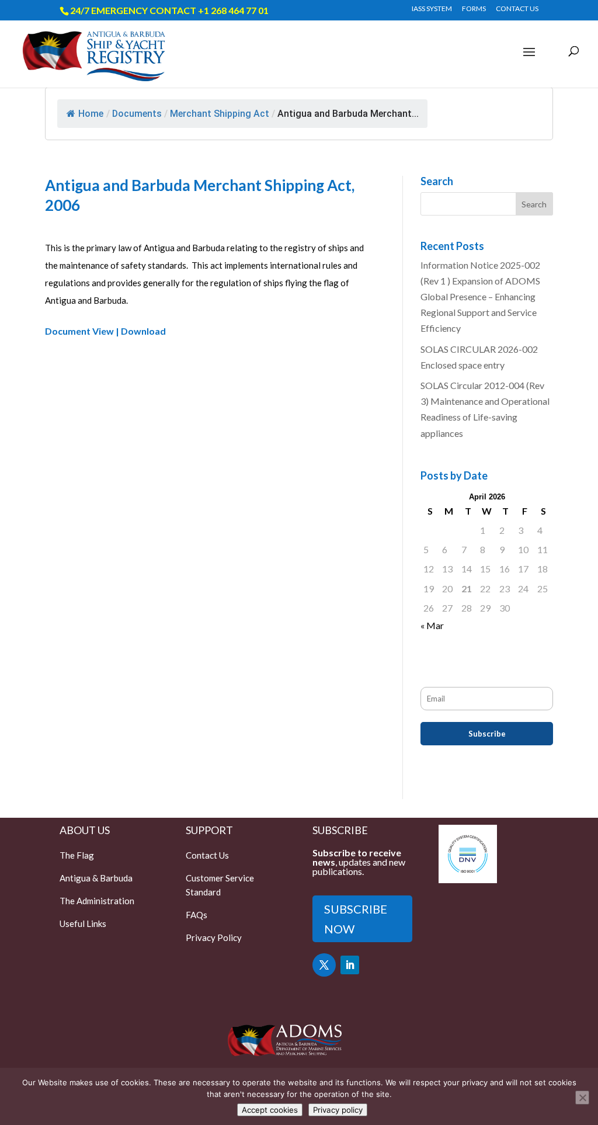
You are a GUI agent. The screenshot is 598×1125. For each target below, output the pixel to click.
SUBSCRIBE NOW (355, 919)
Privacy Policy (214, 937)
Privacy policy (338, 1109)
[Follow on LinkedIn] (349, 965)
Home (90, 113)
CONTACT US (517, 9)
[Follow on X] (324, 965)
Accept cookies (270, 1109)
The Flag (77, 855)
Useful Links (83, 923)
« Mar (432, 625)
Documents (137, 113)
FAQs (196, 914)
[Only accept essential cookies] (582, 1098)
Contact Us (207, 855)
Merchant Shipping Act (219, 113)
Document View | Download (105, 330)
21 (466, 588)
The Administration (97, 900)
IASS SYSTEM (432, 9)
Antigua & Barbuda (96, 878)
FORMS (474, 9)
